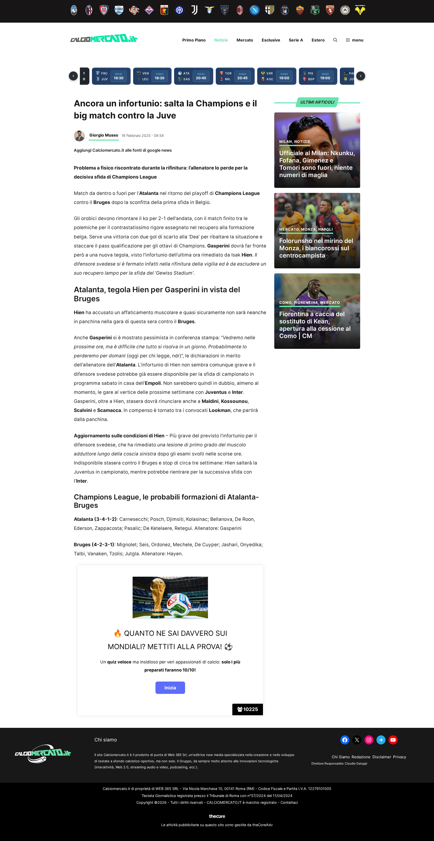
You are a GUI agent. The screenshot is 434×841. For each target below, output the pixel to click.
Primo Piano (194, 40)
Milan (285, 141)
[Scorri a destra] (360, 75)
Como (285, 302)
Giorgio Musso (103, 135)
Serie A (296, 40)
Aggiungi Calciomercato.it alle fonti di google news (123, 150)
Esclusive (271, 40)
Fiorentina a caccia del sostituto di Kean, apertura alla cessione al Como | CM (315, 324)
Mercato (245, 40)
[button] (335, 40)
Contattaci (289, 802)
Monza (308, 229)
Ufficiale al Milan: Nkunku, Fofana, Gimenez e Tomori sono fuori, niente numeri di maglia (317, 163)
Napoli (325, 229)
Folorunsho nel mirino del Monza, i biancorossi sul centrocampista (316, 248)
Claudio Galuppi (356, 763)
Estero (318, 40)
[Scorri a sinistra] (73, 75)
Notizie (221, 40)
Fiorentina (306, 302)
